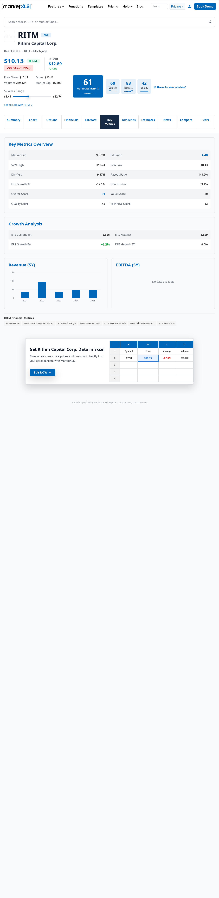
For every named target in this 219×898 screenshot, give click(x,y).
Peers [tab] (205, 120)
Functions (75, 6)
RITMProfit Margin (67, 323)
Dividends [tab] (129, 120)
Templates (95, 6)
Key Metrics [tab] (110, 122)
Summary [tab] (13, 120)
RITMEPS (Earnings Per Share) (38, 323)
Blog (140, 6)
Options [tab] (51, 120)
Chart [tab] (33, 120)
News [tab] (167, 120)
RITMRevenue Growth (115, 323)
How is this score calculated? (171, 87)
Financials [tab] (71, 120)
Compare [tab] (186, 120)
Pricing (113, 6)
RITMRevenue (13, 323)
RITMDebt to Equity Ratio (142, 323)
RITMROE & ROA (167, 323)
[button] (56, 6)
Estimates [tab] (148, 120)
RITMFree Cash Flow (90, 323)
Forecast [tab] (90, 120)
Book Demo (205, 6)
